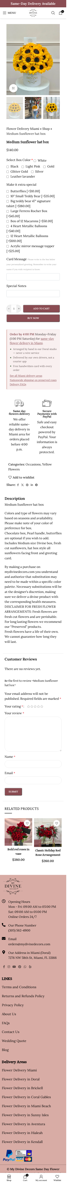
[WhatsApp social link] (24, 967)
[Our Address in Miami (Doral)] (4, 952)
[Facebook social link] (18, 485)
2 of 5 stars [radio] (31, 706)
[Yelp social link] (30, 967)
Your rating (14, 706)
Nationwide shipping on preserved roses (33, 380)
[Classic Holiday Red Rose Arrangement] (48, 832)
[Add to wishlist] (27, 823)
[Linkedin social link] (32, 485)
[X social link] (22, 485)
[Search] (53, 13)
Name (10, 757)
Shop (46, 129)
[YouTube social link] (14, 967)
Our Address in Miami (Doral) (29, 953)
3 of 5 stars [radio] (35, 706)
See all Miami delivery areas (26, 375)
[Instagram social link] (8, 967)
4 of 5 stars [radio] (38, 706)
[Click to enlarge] (13, 88)
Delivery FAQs (18, 384)
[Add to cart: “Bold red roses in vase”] (8, 842)
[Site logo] (33, 12)
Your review (14, 713)
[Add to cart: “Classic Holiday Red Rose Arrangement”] (37, 843)
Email (10, 773)
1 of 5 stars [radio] (28, 706)
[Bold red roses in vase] (18, 832)
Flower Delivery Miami (22, 129)
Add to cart (41, 308)
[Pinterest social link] (27, 485)
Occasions (33, 464)
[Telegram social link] (36, 485)
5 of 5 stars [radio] (41, 706)
